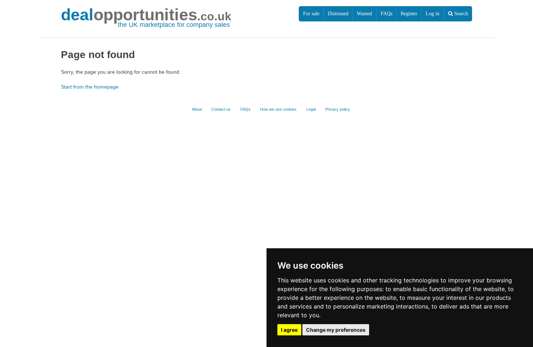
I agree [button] (289, 330)
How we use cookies (278, 109)
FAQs (386, 13)
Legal (311, 109)
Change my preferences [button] (335, 330)
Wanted (364, 13)
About (197, 109)
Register (409, 13)
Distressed (338, 13)
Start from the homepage (90, 87)
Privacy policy (337, 109)
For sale (311, 13)
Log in (432, 13)
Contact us (221, 109)
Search (460, 13)
